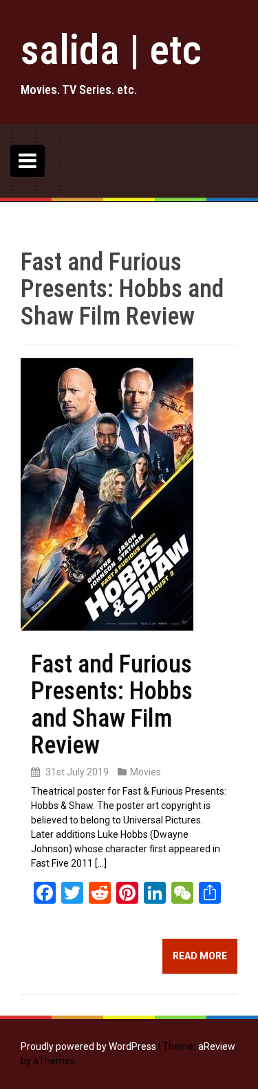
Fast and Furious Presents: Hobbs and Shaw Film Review (112, 705)
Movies (145, 771)
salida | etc (111, 49)
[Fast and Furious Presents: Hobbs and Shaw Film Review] (107, 493)
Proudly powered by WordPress (88, 1046)
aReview (216, 1046)
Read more (200, 955)
